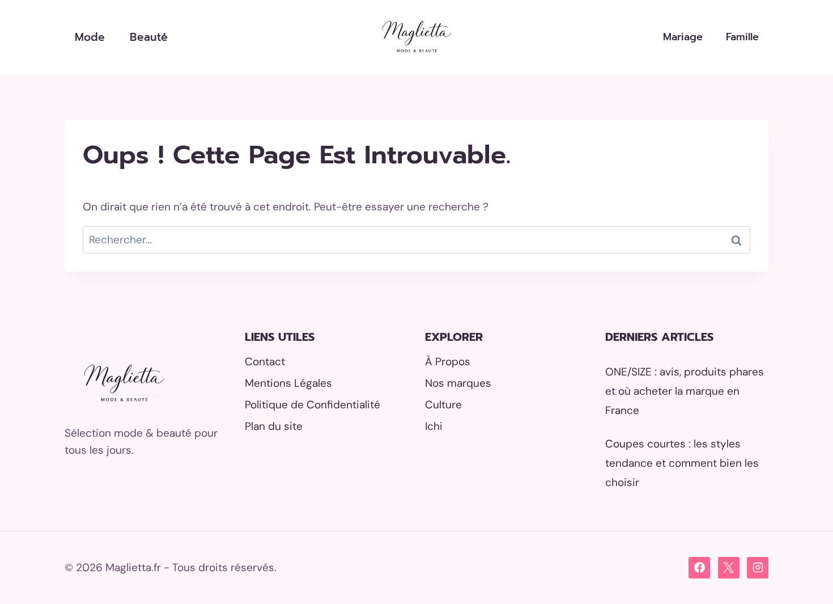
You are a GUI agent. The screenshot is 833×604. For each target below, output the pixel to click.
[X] (729, 567)
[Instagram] (757, 567)
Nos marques (458, 383)
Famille (742, 37)
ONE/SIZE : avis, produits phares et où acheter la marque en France (684, 391)
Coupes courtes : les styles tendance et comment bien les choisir (682, 463)
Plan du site (274, 426)
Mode (90, 37)
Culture (443, 405)
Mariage (683, 37)
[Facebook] (699, 567)
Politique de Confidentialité (312, 405)
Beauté (149, 37)
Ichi (434, 426)
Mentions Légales (288, 383)
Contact (265, 361)
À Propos (447, 361)
